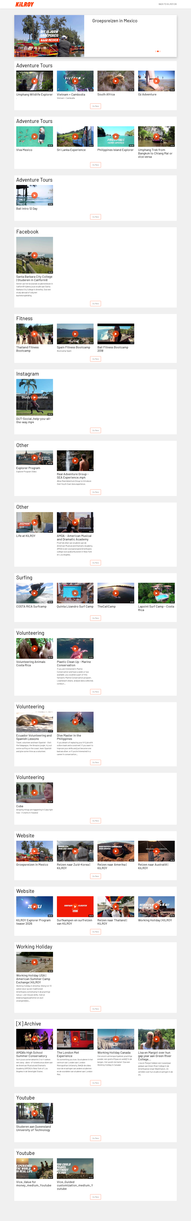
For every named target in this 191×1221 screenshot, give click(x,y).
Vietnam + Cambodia (71, 94)
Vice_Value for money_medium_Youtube (33, 1183)
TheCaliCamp (106, 606)
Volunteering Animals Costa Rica (30, 663)
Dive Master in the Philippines (69, 737)
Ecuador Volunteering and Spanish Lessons (34, 737)
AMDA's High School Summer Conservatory (31, 1054)
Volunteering (30, 633)
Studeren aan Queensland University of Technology (33, 1128)
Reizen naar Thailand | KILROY (112, 921)
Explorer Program (28, 468)
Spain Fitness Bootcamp (73, 347)
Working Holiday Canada (113, 1052)
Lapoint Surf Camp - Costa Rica (156, 608)
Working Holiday (34, 946)
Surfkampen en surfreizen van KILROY (74, 921)
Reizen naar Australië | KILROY (153, 866)
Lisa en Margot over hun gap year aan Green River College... (154, 1056)
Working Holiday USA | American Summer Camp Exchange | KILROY (33, 978)
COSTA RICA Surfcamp (31, 606)
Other (22, 445)
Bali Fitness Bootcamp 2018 (112, 348)
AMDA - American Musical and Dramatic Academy (74, 537)
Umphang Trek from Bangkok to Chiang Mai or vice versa (155, 153)
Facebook (27, 231)
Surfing (24, 577)
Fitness (24, 318)
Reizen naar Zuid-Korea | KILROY (73, 866)
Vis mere (95, 106)
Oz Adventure (147, 94)
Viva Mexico (24, 150)
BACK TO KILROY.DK (168, 4)
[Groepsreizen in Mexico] (49, 36)
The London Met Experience (68, 1054)
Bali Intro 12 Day (26, 208)
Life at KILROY (25, 536)
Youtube (25, 1097)
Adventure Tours (34, 65)
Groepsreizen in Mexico (32, 864)
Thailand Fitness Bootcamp (27, 348)
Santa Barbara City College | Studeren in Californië (34, 278)
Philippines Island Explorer (115, 150)
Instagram (27, 373)
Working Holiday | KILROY (155, 920)
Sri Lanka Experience (71, 150)
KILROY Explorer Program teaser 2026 (33, 921)
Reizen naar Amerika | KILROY (112, 866)
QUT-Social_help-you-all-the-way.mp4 (33, 420)
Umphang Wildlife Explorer (34, 94)
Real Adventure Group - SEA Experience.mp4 (73, 475)
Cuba (19, 806)
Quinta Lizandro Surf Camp (75, 606)
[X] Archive (28, 1023)
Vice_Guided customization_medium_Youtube (75, 1185)
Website (25, 835)
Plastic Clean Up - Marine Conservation (74, 663)
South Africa (106, 94)
